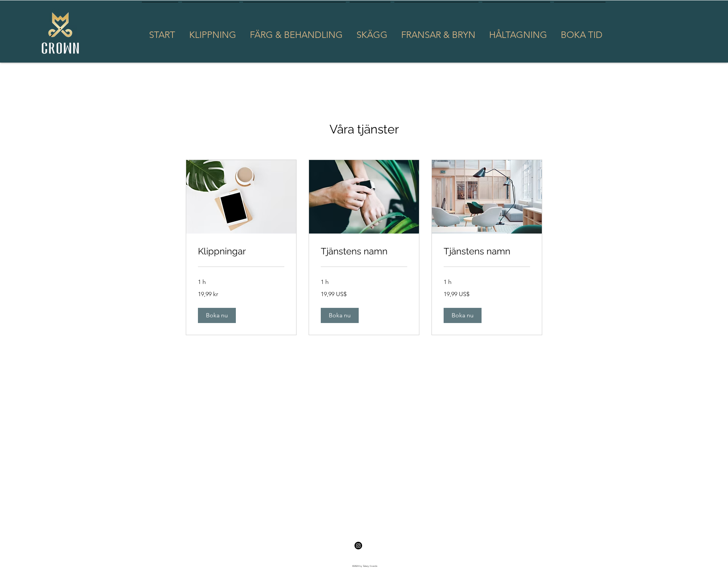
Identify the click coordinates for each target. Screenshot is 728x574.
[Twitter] (358, 545)
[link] (241, 251)
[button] (217, 315)
